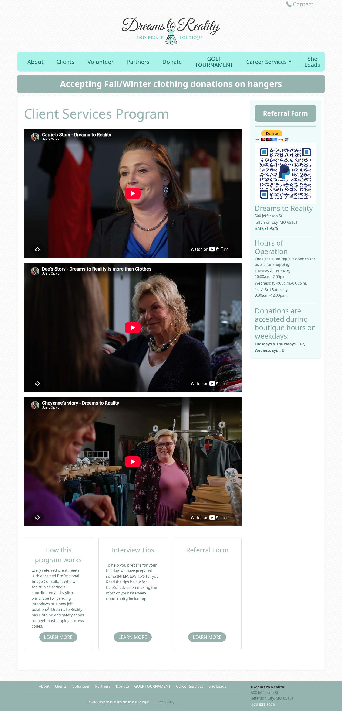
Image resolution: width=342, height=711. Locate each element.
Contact (302, 4)
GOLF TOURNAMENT (214, 62)
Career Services (266, 61)
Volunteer (100, 61)
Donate (172, 61)
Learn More (58, 637)
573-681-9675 (266, 228)
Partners (138, 61)
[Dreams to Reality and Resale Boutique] (171, 29)
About (35, 61)
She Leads (312, 62)
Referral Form (285, 113)
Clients (65, 61)
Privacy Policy (165, 702)
